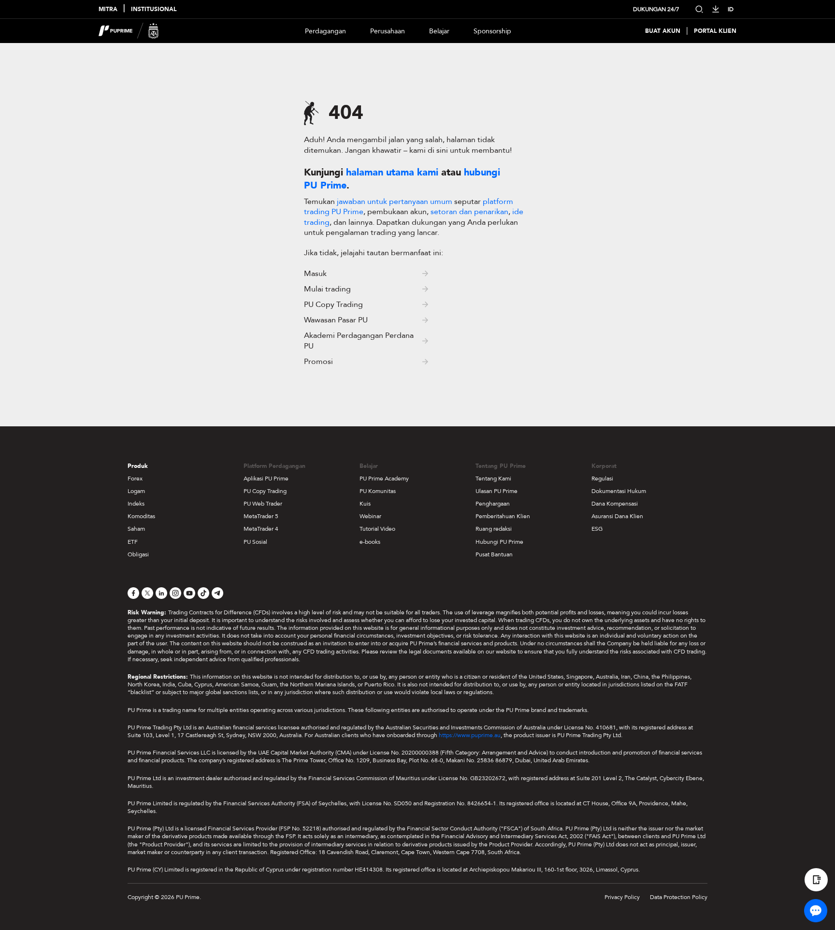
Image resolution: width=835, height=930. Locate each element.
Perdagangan (325, 31)
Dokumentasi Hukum (618, 491)
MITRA (108, 9)
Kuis (365, 504)
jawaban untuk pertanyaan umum (395, 201)
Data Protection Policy (678, 897)
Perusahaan (387, 31)
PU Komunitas (378, 491)
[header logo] (129, 31)
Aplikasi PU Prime (266, 478)
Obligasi (138, 554)
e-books (370, 542)
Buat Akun (662, 31)
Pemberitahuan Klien (502, 516)
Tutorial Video (377, 529)
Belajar (439, 31)
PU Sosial (255, 542)
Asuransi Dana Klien (617, 516)
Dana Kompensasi (614, 504)
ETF (133, 542)
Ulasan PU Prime (496, 491)
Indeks (136, 504)
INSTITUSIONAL (153, 9)
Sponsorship (492, 31)
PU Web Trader (263, 504)
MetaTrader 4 (261, 529)
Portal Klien (715, 31)
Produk (138, 466)
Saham (136, 529)
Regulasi (602, 478)
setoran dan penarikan (469, 211)
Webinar (370, 516)
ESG (597, 529)
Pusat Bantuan (494, 554)
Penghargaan (492, 504)
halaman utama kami (392, 172)
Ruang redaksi (493, 529)
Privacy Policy (622, 897)
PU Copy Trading (265, 491)
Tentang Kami (493, 478)
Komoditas (141, 516)
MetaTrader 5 (261, 516)
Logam (136, 491)
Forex (135, 478)
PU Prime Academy (384, 478)
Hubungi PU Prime (499, 542)
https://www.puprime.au (470, 735)
